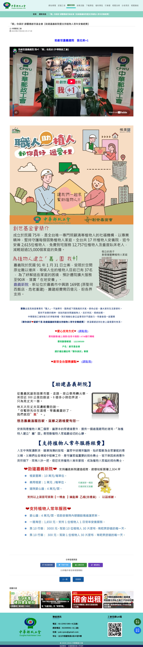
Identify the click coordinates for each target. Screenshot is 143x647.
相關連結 (135, 5)
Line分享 (80, 565)
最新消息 (71, 5)
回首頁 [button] (78, 579)
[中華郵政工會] (14, 5)
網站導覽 (52, 5)
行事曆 (107, 5)
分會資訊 (125, 5)
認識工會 (61, 5)
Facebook (48, 565)
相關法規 (116, 5)
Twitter (64, 565)
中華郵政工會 (77, 643)
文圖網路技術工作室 (75, 646)
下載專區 (90, 5)
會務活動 (80, 5)
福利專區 (99, 5)
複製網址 (96, 565)
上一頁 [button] (65, 579)
